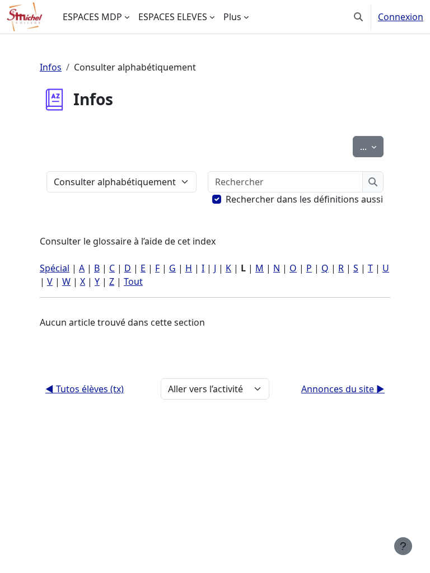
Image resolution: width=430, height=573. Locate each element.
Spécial (54, 268)
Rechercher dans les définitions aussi (304, 199)
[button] (358, 17)
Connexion (400, 17)
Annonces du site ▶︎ (343, 389)
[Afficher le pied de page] (403, 546)
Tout (133, 281)
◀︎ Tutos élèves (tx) (84, 389)
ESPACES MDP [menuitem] (92, 17)
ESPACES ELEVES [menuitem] (172, 17)
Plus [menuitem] (232, 17)
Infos (51, 67)
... (372, 146)
